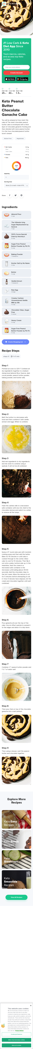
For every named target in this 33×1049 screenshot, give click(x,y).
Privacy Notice (19, 1030)
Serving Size (8, 181)
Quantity (7, 173)
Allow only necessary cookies (16, 1040)
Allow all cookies (16, 1045)
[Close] (31, 1006)
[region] (16, 1026)
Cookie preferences (16, 1034)
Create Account (16, 73)
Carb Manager (11, 3)
